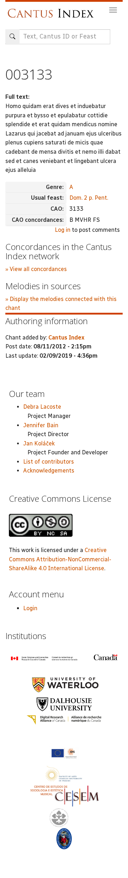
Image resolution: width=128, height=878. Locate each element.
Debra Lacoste (42, 406)
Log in (62, 229)
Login (30, 608)
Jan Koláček (39, 443)
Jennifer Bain (40, 425)
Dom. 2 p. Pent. (88, 197)
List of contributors (48, 461)
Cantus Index (66, 337)
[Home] (52, 10)
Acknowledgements (48, 470)
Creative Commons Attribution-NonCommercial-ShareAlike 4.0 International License (60, 559)
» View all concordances (36, 269)
